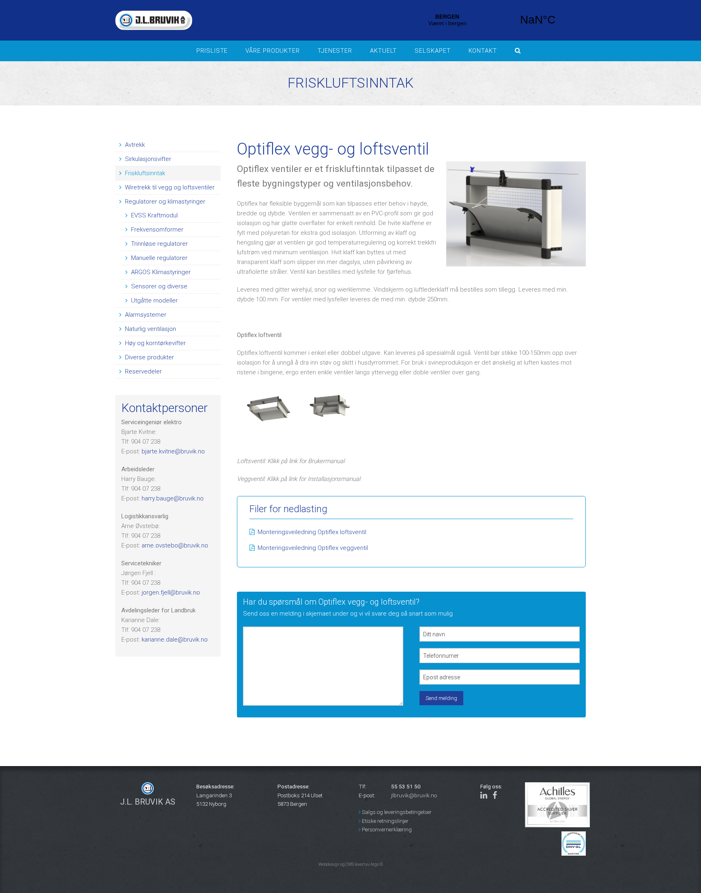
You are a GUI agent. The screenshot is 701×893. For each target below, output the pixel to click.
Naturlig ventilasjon (149, 329)
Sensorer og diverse (158, 286)
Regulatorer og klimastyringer (164, 201)
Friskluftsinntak (144, 173)
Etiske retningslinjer (385, 821)
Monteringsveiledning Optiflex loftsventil (312, 532)
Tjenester (335, 50)
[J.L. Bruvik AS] (249, 20)
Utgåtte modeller (153, 300)
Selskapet (432, 50)
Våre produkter (272, 50)
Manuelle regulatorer (158, 258)
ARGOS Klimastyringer (160, 272)
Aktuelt (383, 50)
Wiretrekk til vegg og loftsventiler (169, 187)
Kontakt (483, 50)
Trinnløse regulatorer (158, 243)
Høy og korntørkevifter (154, 343)
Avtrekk (134, 144)
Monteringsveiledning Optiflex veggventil (313, 548)
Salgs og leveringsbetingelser (396, 812)
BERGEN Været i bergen (492, 20)
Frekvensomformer (156, 229)
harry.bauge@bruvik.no (173, 498)
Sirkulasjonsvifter (147, 159)
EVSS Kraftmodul (153, 215)
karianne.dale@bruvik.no (175, 639)
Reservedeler (142, 371)
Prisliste (212, 50)
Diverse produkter (148, 357)
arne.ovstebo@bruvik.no (175, 545)
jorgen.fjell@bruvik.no (171, 592)
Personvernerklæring (386, 829)
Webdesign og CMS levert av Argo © (350, 864)
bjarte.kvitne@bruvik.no (173, 451)
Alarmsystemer (144, 314)
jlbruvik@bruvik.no (414, 795)
